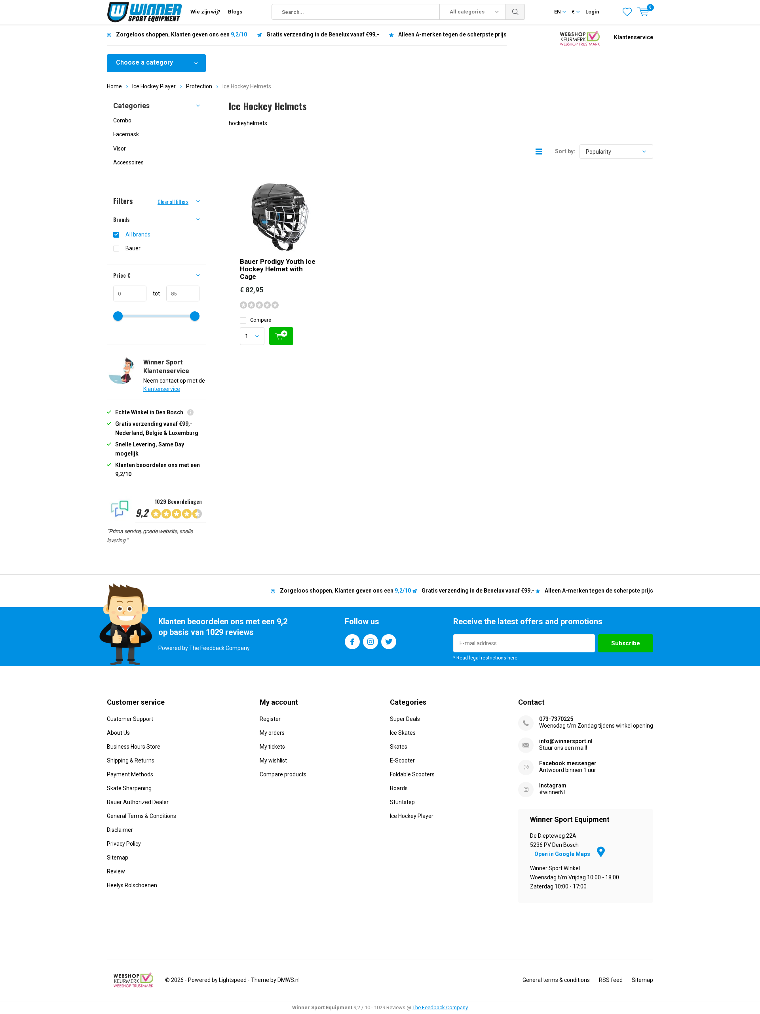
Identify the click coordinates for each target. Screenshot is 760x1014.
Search (515, 12)
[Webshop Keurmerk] (580, 37)
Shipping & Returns (130, 760)
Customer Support (130, 719)
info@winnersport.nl (566, 741)
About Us (118, 733)
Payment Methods (130, 774)
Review (116, 871)
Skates (398, 746)
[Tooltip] (190, 413)
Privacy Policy (124, 844)
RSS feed (611, 980)
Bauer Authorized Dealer (138, 802)
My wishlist (273, 760)
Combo (122, 120)
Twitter (388, 641)
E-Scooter (402, 760)
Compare (260, 320)
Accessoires (128, 162)
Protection (199, 86)
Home (114, 86)
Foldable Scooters (412, 774)
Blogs (235, 12)
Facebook (352, 641)
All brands (137, 234)
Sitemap (117, 857)
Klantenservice (633, 37)
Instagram (370, 641)
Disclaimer (120, 830)
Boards (399, 788)
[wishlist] (627, 12)
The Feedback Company (440, 1007)
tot (153, 293)
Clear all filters (173, 201)
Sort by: (565, 151)
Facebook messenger (568, 763)
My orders (272, 733)
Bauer (133, 248)
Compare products (283, 774)
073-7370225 (556, 719)
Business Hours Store (133, 746)
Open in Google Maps (562, 854)
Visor (119, 148)
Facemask (126, 134)
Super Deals (405, 719)
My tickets (272, 746)
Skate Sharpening (129, 788)
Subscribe (625, 643)
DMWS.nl (288, 980)
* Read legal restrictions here (485, 658)
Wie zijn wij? (205, 12)
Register (270, 719)
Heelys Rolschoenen (132, 885)
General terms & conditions (556, 980)
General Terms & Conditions (141, 816)
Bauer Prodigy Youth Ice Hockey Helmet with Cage (277, 268)
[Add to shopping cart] (281, 336)
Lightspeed (233, 980)
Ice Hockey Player (154, 86)
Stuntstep (402, 802)
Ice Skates (403, 733)
